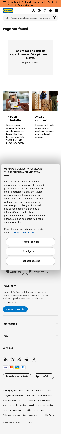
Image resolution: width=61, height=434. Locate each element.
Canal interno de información (41, 405)
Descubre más (9, 302)
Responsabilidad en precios (14, 405)
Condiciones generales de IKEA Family (38, 415)
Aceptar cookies (30, 242)
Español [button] (44, 376)
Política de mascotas (11, 415)
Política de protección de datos (39, 395)
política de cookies (23, 232)
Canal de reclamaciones (12, 410)
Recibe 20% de (14, 2)
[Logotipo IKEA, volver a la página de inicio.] (8, 10)
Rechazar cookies (30, 261)
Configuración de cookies (13, 395)
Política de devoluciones (35, 410)
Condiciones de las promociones (37, 400)
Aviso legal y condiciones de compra (18, 390)
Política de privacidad (11, 400)
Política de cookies (43, 390)
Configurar (29, 251)
